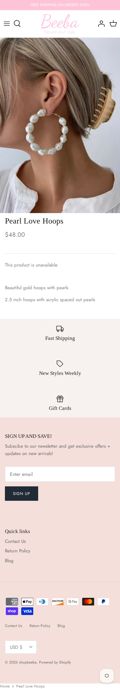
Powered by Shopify (55, 662)
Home (5, 686)
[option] (60, 125)
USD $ (16, 647)
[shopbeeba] (60, 23)
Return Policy (17, 550)
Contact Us (15, 541)
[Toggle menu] (7, 23)
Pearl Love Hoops (30, 686)
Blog (9, 560)
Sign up (21, 493)
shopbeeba (28, 662)
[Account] (99, 23)
